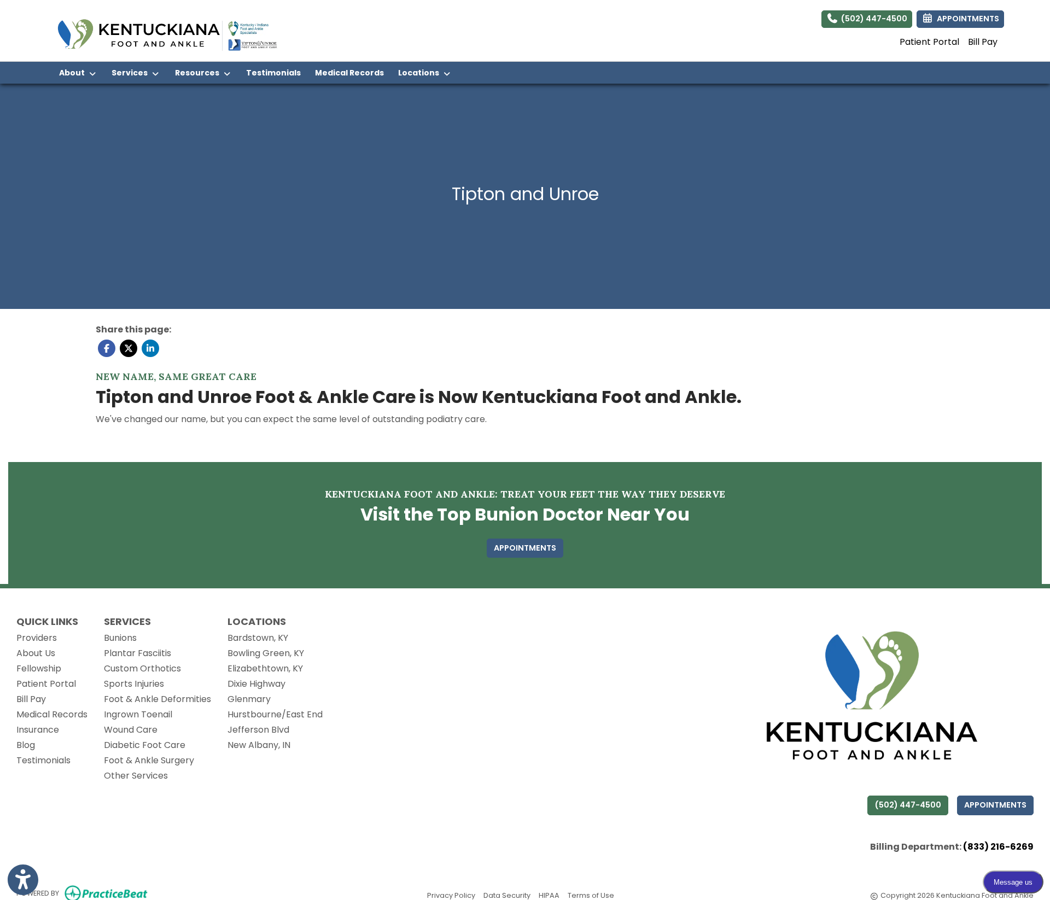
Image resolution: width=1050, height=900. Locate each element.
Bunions (120, 638)
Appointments (995, 804)
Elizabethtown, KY (265, 668)
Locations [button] (420, 72)
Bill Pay (983, 42)
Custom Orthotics (142, 668)
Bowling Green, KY (266, 653)
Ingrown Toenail (138, 714)
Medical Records (353, 72)
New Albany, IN (259, 745)
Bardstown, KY (258, 638)
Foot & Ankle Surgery (149, 760)
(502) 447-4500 (873, 18)
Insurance (37, 729)
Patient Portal (929, 42)
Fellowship (38, 668)
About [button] (73, 72)
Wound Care (131, 729)
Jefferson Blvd (258, 729)
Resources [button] (199, 72)
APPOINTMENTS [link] (966, 18)
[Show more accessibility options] (23, 880)
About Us (35, 653)
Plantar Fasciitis (137, 653)
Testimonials (273, 72)
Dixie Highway (256, 683)
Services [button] (131, 72)
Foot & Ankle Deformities (157, 699)
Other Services (136, 775)
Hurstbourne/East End (275, 714)
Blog (25, 745)
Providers (36, 638)
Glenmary (249, 699)
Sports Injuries (134, 683)
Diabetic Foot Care (144, 745)
